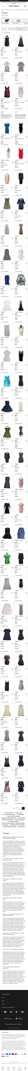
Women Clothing (19, 10)
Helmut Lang (18, 813)
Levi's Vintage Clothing (9, 814)
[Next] (17, 808)
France (3, 1063)
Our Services (6, 994)
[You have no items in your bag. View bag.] (25, 6)
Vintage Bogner (9, 813)
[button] (25, 6)
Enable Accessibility (14, 0)
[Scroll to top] (23, 808)
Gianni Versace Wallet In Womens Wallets (13, 823)
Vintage (8, 10)
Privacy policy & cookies (13, 1028)
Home (2, 10)
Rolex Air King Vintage (13, 816)
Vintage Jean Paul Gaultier (17, 825)
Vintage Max (20, 814)
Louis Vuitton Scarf (13, 821)
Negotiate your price (6, 115)
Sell (3, 1000)
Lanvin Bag (5, 825)
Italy (25, 1063)
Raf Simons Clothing (7, 819)
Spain (23, 1063)
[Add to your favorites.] (12, 50)
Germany (19, 1063)
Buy (3, 997)
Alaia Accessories (20, 819)
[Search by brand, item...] (2, 6)
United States (14, 1063)
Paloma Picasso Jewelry (9, 826)
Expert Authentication (20, 115)
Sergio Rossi (21, 826)
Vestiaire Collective (8, 1007)
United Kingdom (8, 1063)
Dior (12, 10)
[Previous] (10, 808)
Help (3, 1004)
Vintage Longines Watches (8, 818)
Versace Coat (21, 818)
